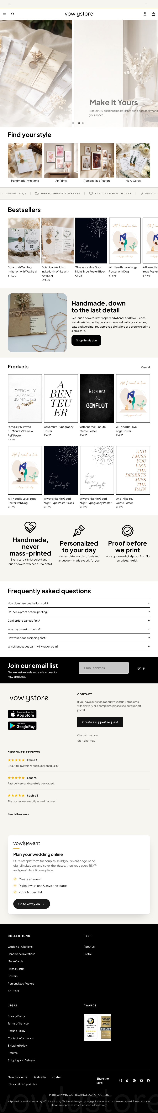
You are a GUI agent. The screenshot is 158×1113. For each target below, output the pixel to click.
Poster (56, 1077)
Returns (13, 1052)
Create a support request (100, 722)
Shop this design (86, 340)
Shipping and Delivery (21, 1060)
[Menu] (4, 14)
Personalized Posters (21, 983)
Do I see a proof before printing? (28, 612)
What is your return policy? (24, 629)
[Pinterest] (134, 1080)
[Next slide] (152, 73)
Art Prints (13, 990)
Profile (88, 954)
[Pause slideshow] (73, 123)
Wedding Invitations (20, 946)
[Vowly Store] (29, 698)
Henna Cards (16, 968)
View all (145, 367)
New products (17, 1077)
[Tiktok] (127, 1080)
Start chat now (86, 740)
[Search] (12, 14)
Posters (13, 976)
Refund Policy (16, 1030)
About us (89, 946)
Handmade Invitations (21, 954)
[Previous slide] (6, 73)
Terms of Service (18, 1023)
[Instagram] (120, 1080)
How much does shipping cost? (27, 637)
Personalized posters (22, 1084)
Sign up (140, 668)
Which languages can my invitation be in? (33, 646)
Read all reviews (18, 814)
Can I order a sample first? (24, 620)
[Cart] (153, 14)
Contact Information (21, 1038)
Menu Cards (15, 961)
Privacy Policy (16, 1016)
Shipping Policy (17, 1045)
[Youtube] (141, 1080)
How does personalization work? (28, 603)
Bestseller (39, 1077)
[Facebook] (148, 1080)
